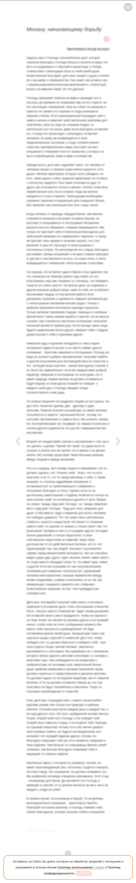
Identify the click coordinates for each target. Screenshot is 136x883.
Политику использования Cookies (81, 867)
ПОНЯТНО (84, 873)
